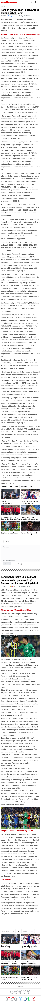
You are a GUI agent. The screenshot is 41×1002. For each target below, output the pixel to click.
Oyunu (25, 931)
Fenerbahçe (5, 931)
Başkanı (4, 486)
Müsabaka (24, 486)
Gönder (7, 564)
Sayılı (31, 486)
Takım (31, 931)
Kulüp (16, 486)
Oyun (18, 931)
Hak (11, 486)
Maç (13, 931)
